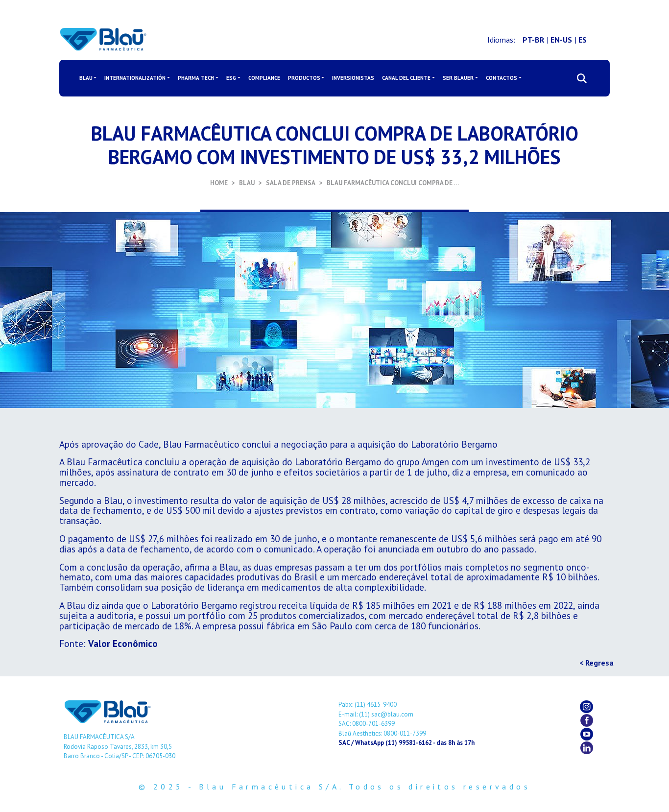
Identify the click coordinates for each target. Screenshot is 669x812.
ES (582, 40)
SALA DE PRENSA (290, 183)
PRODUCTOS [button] (304, 77)
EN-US (561, 40)
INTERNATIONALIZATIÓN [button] (135, 77)
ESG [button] (231, 77)
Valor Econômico (123, 643)
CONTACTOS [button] (501, 77)
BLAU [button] (86, 77)
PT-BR (533, 40)
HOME (219, 183)
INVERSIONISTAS (353, 77)
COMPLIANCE (264, 77)
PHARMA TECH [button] (196, 77)
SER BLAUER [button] (458, 77)
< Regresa (596, 663)
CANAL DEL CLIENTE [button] (406, 77)
